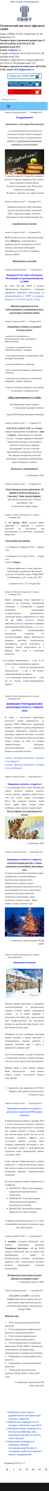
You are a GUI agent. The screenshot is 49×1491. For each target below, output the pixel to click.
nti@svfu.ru (14, 50)
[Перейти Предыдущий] (14, 1469)
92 (20, 1469)
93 (27, 1469)
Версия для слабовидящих (24, 1)
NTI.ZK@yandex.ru (24, 69)
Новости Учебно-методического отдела (22, 515)
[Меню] (8, 106)
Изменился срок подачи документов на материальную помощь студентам (24, 1415)
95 (39, 1469)
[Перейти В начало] (7, 1469)
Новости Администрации (15, 112)
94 (33, 1469)
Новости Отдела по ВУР (15, 201)
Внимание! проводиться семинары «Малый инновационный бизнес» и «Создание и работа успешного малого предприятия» (25, 1448)
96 (46, 1469)
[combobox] (17, 99)
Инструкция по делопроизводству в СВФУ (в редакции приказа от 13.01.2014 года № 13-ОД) (24, 296)
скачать (29, 620)
